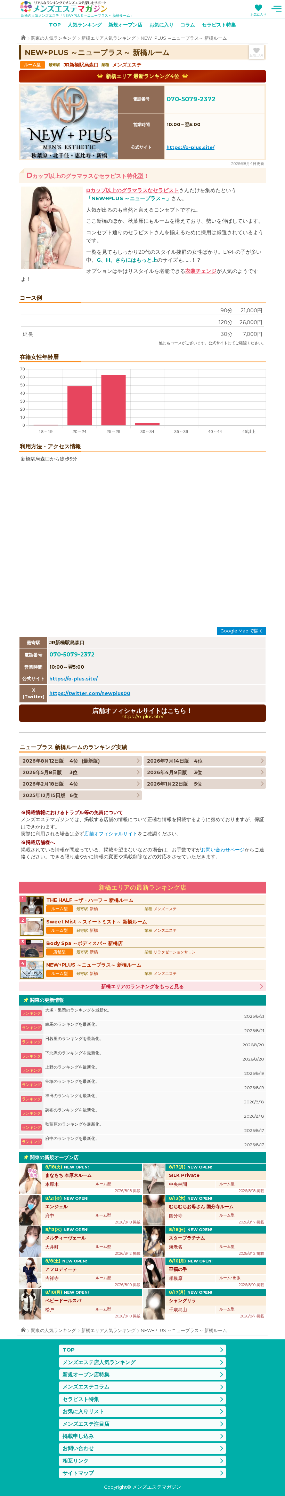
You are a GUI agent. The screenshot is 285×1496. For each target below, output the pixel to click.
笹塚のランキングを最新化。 (154, 1084)
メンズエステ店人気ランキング (99, 1362)
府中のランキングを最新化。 (154, 1141)
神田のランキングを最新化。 (154, 1098)
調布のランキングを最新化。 (154, 1113)
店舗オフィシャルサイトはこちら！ (142, 713)
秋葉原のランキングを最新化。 (154, 1127)
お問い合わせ (78, 1448)
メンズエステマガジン (63, 6)
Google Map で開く (241, 630)
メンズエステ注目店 (86, 1423)
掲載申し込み (78, 1436)
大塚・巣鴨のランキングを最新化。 (154, 1013)
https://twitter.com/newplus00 (89, 693)
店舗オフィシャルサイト (111, 833)
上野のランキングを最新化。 (154, 1070)
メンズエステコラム (86, 1386)
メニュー (276, 8)
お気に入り (258, 14)
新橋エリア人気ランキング (108, 38)
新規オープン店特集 (86, 1374)
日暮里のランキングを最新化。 (154, 1041)
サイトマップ (78, 1473)
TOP (55, 25)
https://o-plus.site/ (190, 147)
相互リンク (76, 1460)
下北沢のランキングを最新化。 (154, 1056)
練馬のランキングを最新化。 (154, 1027)
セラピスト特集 (219, 25)
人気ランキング (85, 25)
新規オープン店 (125, 25)
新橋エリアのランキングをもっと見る (142, 986)
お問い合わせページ (223, 849)
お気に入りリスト (83, 1411)
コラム (187, 25)
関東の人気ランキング (53, 38)
